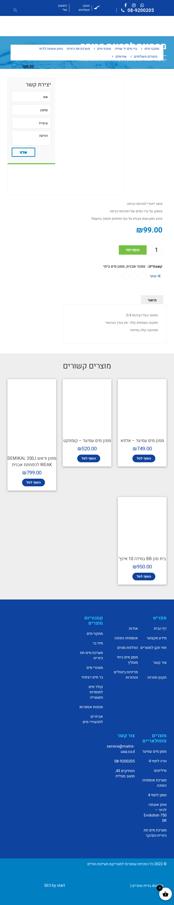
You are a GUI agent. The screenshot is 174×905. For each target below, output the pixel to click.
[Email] (126, 275)
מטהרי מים (94, 668)
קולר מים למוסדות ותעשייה (95, 692)
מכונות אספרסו (91, 707)
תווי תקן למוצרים (153, 648)
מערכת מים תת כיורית (91, 655)
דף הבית (160, 628)
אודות (133, 628)
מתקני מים (95, 634)
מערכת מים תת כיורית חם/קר (155, 833)
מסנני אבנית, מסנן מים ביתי (124, 265)
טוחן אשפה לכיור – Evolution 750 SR (155, 813)
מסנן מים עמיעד (154, 751)
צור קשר (160, 662)
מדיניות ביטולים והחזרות (126, 674)
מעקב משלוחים (84, 8)
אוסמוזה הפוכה (126, 638)
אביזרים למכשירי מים (93, 719)
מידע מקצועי (157, 638)
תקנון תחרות (157, 677)
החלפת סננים (127, 648)
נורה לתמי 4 (158, 761)
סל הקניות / (26, 64)
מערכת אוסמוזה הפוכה (154, 783)
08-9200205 (140, 10)
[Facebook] (143, 275)
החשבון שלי (62, 8)
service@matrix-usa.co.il (121, 749)
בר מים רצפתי (92, 677)
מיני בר (98, 643)
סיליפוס (160, 771)
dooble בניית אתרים (147, 885)
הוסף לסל (133, 249)
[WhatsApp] (134, 275)
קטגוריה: (154, 266)
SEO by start (55, 885)
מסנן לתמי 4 (157, 795)
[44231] (66, 136)
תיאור (152, 299)
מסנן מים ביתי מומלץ (127, 660)
